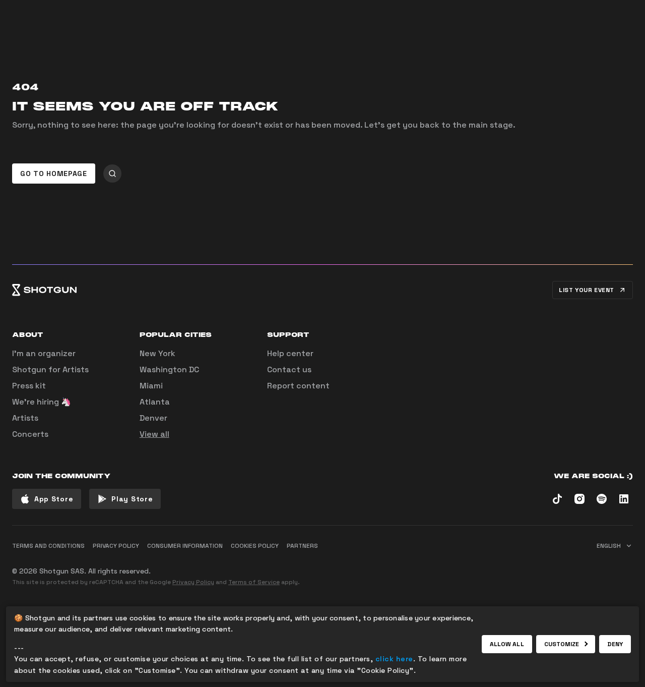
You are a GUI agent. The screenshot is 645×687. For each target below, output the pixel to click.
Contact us (289, 369)
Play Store (132, 498)
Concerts (30, 434)
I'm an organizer (44, 353)
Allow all (507, 644)
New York (157, 353)
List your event (586, 290)
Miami (151, 385)
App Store (53, 498)
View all (154, 434)
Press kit (29, 385)
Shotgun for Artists (50, 369)
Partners (302, 546)
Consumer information (185, 546)
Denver (153, 418)
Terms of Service (254, 582)
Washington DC (169, 369)
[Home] (44, 290)
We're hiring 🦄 (41, 401)
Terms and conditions (48, 546)
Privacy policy (116, 546)
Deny (615, 644)
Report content (298, 385)
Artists (25, 418)
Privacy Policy (193, 582)
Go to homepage (53, 173)
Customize (561, 644)
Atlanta (155, 401)
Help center (290, 353)
